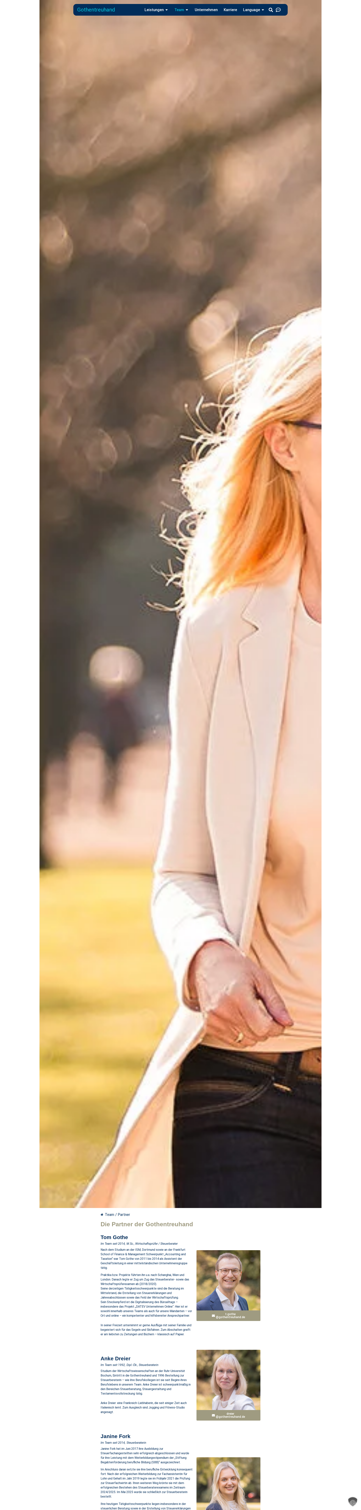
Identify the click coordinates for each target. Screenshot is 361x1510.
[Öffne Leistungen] (166, 10)
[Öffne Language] (263, 10)
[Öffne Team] (187, 10)
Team (109, 1214)
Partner (124, 1214)
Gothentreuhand (96, 10)
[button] (352, 1501)
